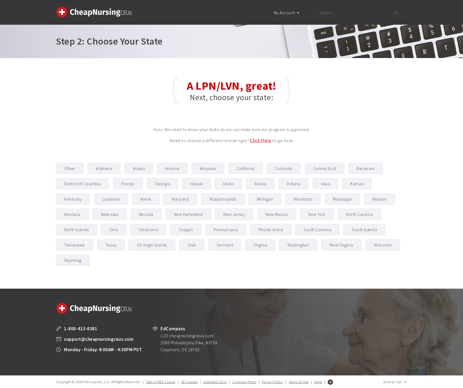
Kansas (356, 183)
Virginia (260, 245)
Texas (111, 245)
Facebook (330, 382)
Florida (128, 183)
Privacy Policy (272, 381)
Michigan (265, 199)
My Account (285, 12)
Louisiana (111, 199)
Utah (192, 245)
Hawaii (197, 183)
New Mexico (277, 214)
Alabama (104, 168)
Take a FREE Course (160, 381)
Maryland (180, 199)
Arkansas (208, 168)
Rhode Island (271, 229)
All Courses (189, 381)
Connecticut (324, 168)
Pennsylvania (226, 229)
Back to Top (392, 381)
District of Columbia (82, 183)
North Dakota (76, 229)
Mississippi (342, 199)
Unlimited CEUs (215, 381)
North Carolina (359, 214)
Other (69, 168)
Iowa (325, 183)
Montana (72, 214)
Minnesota (303, 199)
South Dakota (364, 229)
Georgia (162, 183)
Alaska (139, 168)
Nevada (146, 214)
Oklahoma (148, 229)
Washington (298, 245)
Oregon (186, 229)
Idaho (228, 183)
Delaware (366, 168)
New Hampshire (188, 214)
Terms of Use (298, 381)
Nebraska (109, 214)
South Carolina (317, 229)
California (245, 168)
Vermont (225, 245)
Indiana (294, 183)
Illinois (260, 183)
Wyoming (72, 260)
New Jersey (234, 214)
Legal (318, 381)
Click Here (260, 140)
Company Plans (244, 381)
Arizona (172, 168)
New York (316, 214)
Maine (145, 199)
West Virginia (341, 245)
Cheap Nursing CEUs (94, 12)
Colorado (284, 168)
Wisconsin (383, 245)
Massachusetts (223, 199)
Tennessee (74, 245)
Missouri (379, 199)
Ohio (113, 229)
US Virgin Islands (152, 245)
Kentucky (73, 199)
